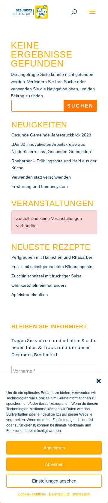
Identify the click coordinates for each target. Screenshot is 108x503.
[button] (99, 381)
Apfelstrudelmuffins (29, 294)
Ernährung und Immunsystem (39, 186)
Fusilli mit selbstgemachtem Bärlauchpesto (51, 266)
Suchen (80, 105)
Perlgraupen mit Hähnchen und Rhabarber (51, 257)
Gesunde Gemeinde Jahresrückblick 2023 (51, 135)
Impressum (81, 494)
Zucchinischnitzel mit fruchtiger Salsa (46, 275)
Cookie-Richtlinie (32, 494)
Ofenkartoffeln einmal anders (39, 285)
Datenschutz (59, 494)
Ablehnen (54, 464)
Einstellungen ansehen (54, 480)
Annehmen (54, 447)
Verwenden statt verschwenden (41, 177)
